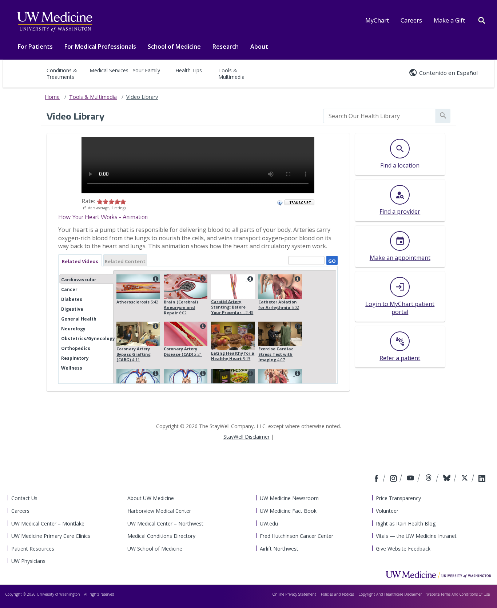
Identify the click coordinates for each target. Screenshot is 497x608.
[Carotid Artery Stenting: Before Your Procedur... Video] (249, 278)
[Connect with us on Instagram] (394, 479)
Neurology (73, 329)
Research (225, 47)
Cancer (69, 289)
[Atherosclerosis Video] (154, 278)
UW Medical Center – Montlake (47, 523)
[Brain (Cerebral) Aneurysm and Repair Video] (202, 278)
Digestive (72, 309)
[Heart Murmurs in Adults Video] (154, 373)
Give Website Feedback (403, 548)
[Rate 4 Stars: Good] (117, 201)
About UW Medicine (150, 498)
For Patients (35, 47)
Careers (411, 20)
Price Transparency (398, 498)
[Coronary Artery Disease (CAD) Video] (202, 326)
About (259, 47)
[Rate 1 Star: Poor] (100, 201)
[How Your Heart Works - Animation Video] (296, 373)
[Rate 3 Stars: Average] (111, 201)
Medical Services (109, 70)
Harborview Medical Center (159, 510)
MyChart (377, 20)
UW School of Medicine (154, 548)
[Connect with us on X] (465, 479)
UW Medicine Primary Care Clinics (50, 535)
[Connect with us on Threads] (429, 479)
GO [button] (331, 260)
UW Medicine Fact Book (288, 510)
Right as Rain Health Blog (406, 523)
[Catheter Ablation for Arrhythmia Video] (296, 278)
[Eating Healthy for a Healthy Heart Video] (249, 326)
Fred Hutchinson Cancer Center (296, 535)
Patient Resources (32, 548)
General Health (78, 319)
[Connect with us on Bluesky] (448, 479)
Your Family (146, 70)
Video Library (142, 96)
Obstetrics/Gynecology (88, 338)
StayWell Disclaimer (246, 436)
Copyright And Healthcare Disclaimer (390, 594)
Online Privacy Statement (294, 594)
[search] (379, 116)
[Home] (438, 574)
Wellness (71, 368)
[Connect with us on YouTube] (411, 479)
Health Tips (188, 70)
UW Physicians (28, 560)
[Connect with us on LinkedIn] (481, 479)
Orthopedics (75, 348)
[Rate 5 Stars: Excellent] (123, 201)
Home (52, 96)
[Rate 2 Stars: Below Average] (105, 201)
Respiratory (75, 358)
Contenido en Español (448, 72)
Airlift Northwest (279, 548)
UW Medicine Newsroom (289, 498)
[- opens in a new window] (299, 202)
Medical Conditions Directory (161, 535)
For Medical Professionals (100, 47)
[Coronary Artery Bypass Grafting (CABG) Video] (154, 326)
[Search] (481, 20)
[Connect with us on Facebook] (377, 479)
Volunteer (387, 510)
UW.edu (269, 523)
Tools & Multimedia (231, 73)
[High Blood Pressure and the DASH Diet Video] (249, 373)
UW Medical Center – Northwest (165, 523)
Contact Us (24, 498)
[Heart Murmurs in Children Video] (202, 373)
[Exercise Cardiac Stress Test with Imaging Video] (296, 326)
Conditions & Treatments (62, 73)
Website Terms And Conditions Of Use (458, 594)
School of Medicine (174, 47)
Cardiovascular (78, 280)
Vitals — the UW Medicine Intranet (416, 535)
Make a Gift (449, 20)
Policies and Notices (337, 594)
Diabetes (71, 299)
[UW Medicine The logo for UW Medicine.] (55, 22)
